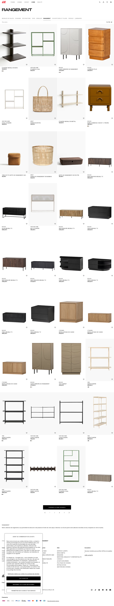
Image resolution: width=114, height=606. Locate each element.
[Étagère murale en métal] (71, 99)
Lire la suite (89, 555)
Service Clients (62, 551)
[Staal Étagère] (14, 99)
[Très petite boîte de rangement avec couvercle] (14, 152)
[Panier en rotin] (43, 99)
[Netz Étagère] (43, 204)
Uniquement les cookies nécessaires (23, 584)
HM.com (4, 540)
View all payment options (53, 601)
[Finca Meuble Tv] (71, 256)
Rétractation (61, 565)
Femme (13, 2)
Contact (60, 559)
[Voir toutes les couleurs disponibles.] (3, 71)
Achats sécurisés (63, 561)
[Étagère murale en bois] (14, 45)
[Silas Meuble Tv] (14, 204)
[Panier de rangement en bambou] (43, 152)
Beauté (39, 2)
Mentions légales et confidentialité (69, 557)
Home (33, 2)
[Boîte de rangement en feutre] (71, 152)
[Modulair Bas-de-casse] (71, 308)
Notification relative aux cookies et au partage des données (23, 574)
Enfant (26, 2)
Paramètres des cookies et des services (23, 590)
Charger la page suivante (57, 507)
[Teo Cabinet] (71, 360)
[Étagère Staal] (43, 45)
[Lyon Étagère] (43, 413)
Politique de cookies (64, 563)
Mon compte (61, 553)
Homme (19, 2)
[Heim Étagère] (14, 413)
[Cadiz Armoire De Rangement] (71, 45)
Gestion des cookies (63, 567)
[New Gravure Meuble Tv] (71, 204)
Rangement (44, 540)
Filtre (108, 22)
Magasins (60, 555)
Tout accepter (23, 578)
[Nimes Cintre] (43, 467)
